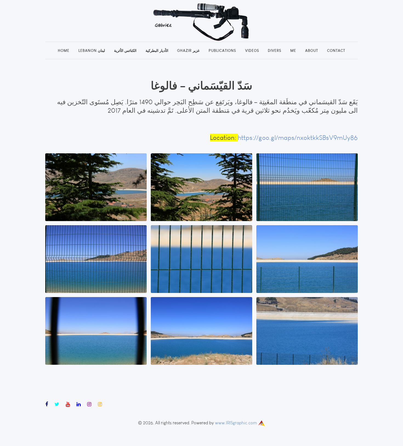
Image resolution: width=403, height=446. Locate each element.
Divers (274, 50)
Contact (336, 50)
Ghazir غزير (188, 50)
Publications (222, 50)
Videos (252, 50)
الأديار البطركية (157, 50)
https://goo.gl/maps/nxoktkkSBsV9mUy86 (298, 138)
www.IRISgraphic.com (236, 422)
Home (63, 50)
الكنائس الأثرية (125, 50)
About (311, 50)
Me (293, 50)
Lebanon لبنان (91, 50)
